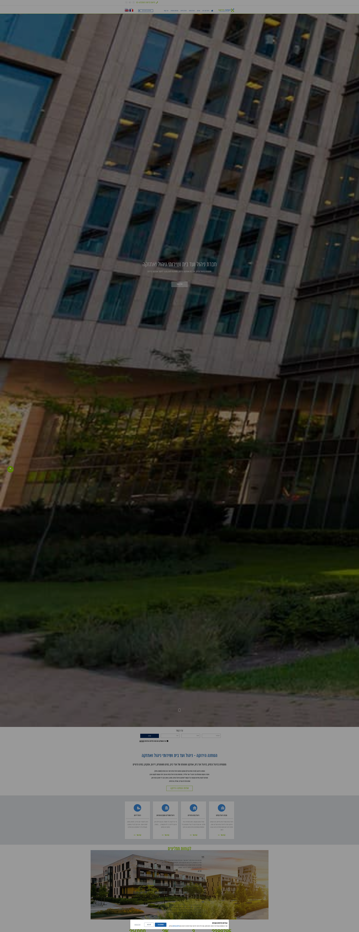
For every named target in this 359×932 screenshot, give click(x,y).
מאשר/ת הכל (161, 924)
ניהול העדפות (137, 924)
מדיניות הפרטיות (176, 926)
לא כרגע (149, 924)
